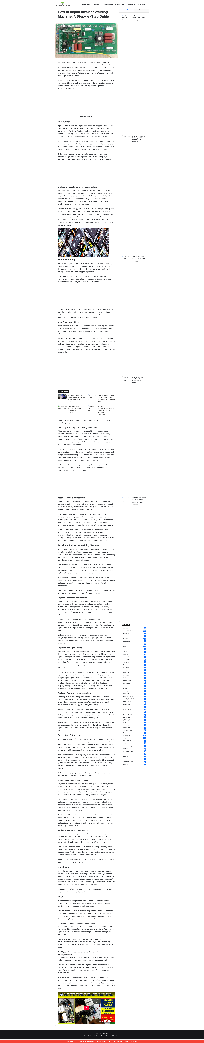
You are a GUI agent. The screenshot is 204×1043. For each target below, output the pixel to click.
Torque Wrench (127, 740)
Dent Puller (125, 756)
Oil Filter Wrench (127, 759)
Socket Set (125, 685)
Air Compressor (127, 738)
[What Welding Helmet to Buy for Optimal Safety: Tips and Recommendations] (62, 407)
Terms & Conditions (113, 1035)
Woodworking (108, 4)
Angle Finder (126, 693)
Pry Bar (124, 706)
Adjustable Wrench (128, 696)
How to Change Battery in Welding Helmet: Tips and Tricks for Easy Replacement (76, 397)
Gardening (96, 4)
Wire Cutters (126, 672)
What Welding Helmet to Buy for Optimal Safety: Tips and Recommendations (76, 408)
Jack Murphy (62, 20)
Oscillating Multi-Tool (128, 699)
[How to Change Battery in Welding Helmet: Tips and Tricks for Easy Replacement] (62, 396)
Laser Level (126, 657)
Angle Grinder (126, 641)
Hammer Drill (126, 654)
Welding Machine (127, 649)
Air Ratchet (125, 764)
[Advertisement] (86, 103)
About (81, 1035)
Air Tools (125, 688)
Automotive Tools (127, 735)
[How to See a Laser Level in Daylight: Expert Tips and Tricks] (126, 74)
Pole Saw (125, 722)
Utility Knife (126, 662)
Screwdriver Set (127, 680)
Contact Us (97, 1035)
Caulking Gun (126, 670)
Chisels (124, 733)
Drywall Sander (127, 701)
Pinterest (122, 1035)
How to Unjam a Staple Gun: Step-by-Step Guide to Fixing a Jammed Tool (138, 258)
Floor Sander (126, 675)
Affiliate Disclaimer (88, 1035)
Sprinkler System (127, 720)
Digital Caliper (126, 704)
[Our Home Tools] (63, 5)
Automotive (86, 4)
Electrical (131, 4)
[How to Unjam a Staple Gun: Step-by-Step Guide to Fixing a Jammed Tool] (126, 315)
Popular (126, 10)
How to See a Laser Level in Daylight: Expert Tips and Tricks (139, 17)
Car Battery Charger (128, 746)
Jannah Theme (70, 1041)
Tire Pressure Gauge (128, 751)
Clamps (124, 664)
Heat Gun (125, 651)
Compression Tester (128, 761)
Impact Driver (126, 643)
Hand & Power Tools (128, 630)
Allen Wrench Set (127, 714)
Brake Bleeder (126, 748)
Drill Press (125, 638)
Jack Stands (126, 743)
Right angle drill (127, 712)
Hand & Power (120, 4)
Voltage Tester (126, 727)
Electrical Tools (126, 725)
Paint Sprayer (126, 636)
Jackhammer (126, 667)
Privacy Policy (104, 1035)
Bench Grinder (126, 683)
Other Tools (141, 4)
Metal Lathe (126, 678)
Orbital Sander (126, 659)
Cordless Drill (126, 633)
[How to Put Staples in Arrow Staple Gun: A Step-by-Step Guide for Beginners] (126, 436)
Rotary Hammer (127, 691)
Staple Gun (125, 646)
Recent (141, 10)
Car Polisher (126, 753)
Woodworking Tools (127, 730)
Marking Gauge (127, 709)
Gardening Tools (127, 717)
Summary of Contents (85, 116)
